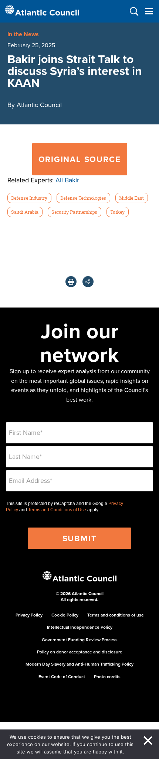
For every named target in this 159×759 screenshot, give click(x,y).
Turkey (117, 212)
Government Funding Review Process (80, 639)
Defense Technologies (83, 198)
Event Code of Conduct (61, 676)
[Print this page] (71, 281)
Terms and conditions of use (115, 615)
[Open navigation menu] (149, 11)
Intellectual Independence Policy (79, 627)
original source (79, 159)
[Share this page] (88, 281)
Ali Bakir (67, 180)
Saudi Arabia (24, 212)
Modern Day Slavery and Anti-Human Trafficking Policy (79, 664)
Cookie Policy (64, 615)
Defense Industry (29, 198)
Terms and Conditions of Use (57, 509)
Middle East (131, 198)
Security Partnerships (74, 212)
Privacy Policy (29, 615)
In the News (23, 34)
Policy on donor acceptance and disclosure (79, 652)
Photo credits (107, 676)
